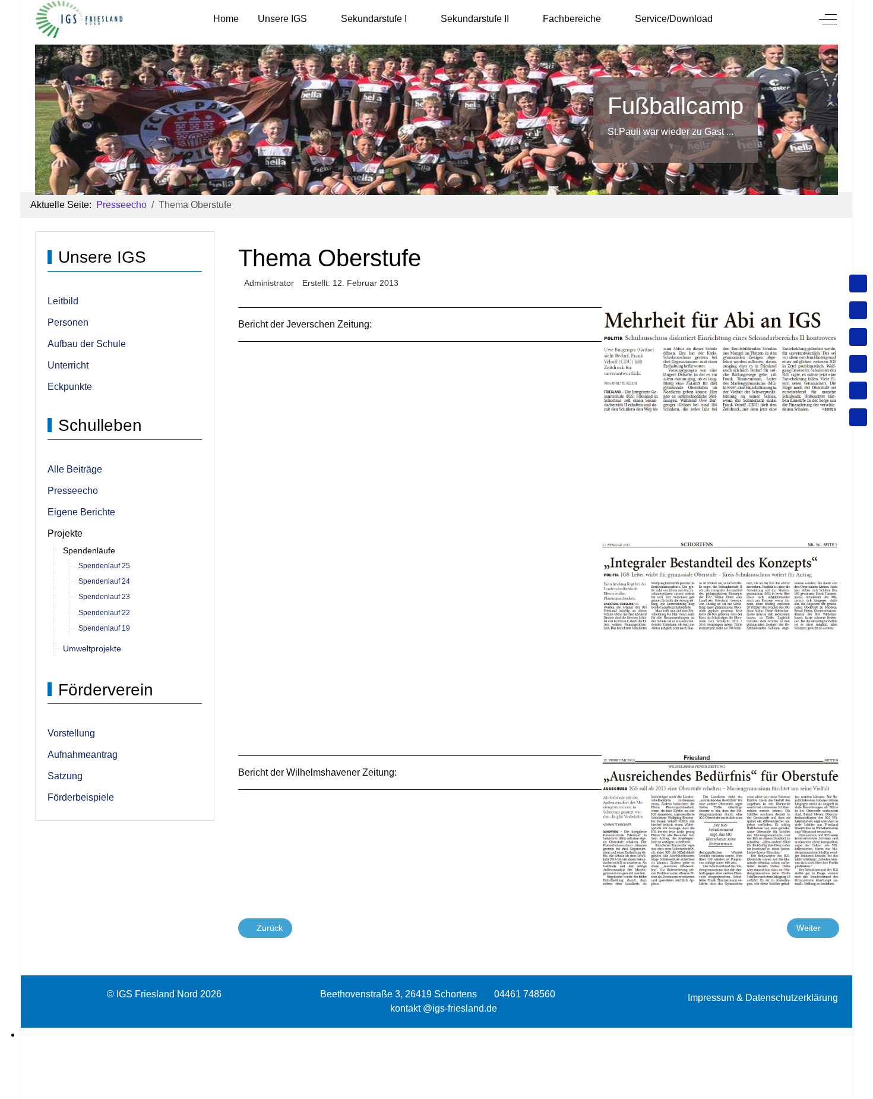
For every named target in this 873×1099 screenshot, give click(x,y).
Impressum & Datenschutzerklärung (763, 998)
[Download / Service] (858, 310)
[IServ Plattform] (858, 390)
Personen (68, 322)
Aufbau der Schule (87, 344)
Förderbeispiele (81, 797)
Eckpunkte (70, 387)
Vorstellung (71, 733)
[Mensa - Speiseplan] (858, 337)
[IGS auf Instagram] (858, 364)
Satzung (65, 776)
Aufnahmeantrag (83, 755)
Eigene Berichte (81, 512)
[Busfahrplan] (858, 417)
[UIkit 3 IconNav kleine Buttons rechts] (436, 1035)
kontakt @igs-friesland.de (443, 1008)
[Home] (858, 283)
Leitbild (63, 301)
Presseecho (73, 491)
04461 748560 (524, 994)
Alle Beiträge (75, 469)
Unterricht (68, 365)
